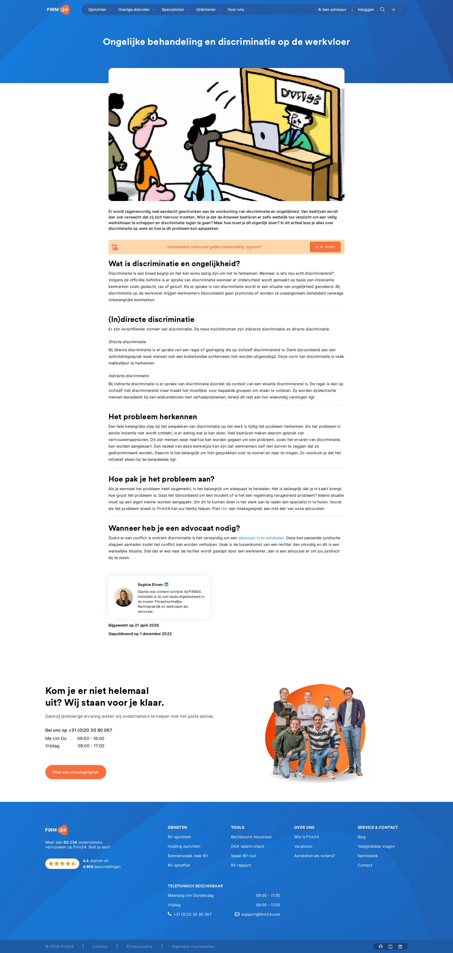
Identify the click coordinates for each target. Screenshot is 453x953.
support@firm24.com (260, 914)
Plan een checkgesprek (76, 772)
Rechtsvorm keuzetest (251, 836)
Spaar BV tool (243, 855)
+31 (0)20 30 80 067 (192, 914)
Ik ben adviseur (332, 9)
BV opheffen (179, 865)
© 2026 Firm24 (59, 946)
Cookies (100, 946)
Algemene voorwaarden (193, 946)
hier (224, 508)
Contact (365, 865)
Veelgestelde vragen (376, 846)
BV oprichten (179, 836)
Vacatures (303, 846)
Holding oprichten (184, 846)
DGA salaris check (247, 846)
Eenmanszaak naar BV (188, 855)
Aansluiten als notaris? (314, 855)
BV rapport (241, 865)
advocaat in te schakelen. (262, 537)
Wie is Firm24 (306, 836)
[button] (193, 827)
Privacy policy (139, 946)
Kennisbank (368, 855)
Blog (362, 836)
